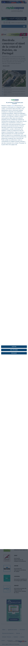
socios (12, 105)
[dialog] (14, 323)
